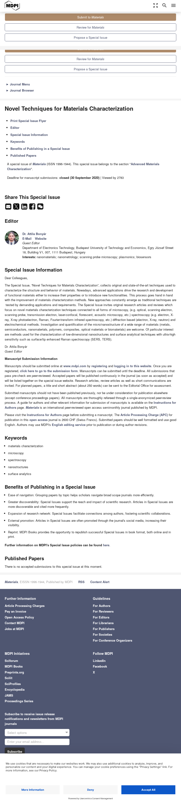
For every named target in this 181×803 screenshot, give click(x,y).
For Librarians (103, 623)
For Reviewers (103, 611)
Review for (90, 27)
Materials (11, 582)
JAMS (9, 695)
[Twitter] (16, 208)
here (106, 545)
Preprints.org (14, 672)
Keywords (17, 141)
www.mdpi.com (74, 366)
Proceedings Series (19, 701)
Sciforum (11, 660)
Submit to (90, 17)
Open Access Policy (19, 617)
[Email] (8, 208)
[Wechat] (40, 208)
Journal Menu (18, 84)
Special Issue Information (29, 134)
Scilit (8, 678)
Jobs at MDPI (14, 628)
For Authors (101, 605)
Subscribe (14, 751)
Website (40, 238)
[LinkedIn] (24, 208)
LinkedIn (99, 660)
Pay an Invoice (15, 611)
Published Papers (23, 155)
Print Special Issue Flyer (28, 120)
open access (38, 419)
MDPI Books (14, 666)
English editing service (69, 424)
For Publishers (104, 628)
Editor (14, 127)
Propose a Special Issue (90, 37)
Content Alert (99, 582)
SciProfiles (13, 683)
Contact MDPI (15, 623)
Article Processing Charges (25, 605)
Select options (17, 732)
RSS (81, 582)
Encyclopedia (15, 689)
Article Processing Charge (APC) (144, 414)
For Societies (102, 634)
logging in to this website (132, 366)
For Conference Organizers (112, 640)
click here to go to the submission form (49, 371)
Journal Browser (20, 90)
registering (99, 366)
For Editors (101, 617)
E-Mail (27, 238)
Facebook (100, 666)
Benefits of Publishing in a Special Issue (40, 148)
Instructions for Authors (44, 414)
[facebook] (32, 208)
